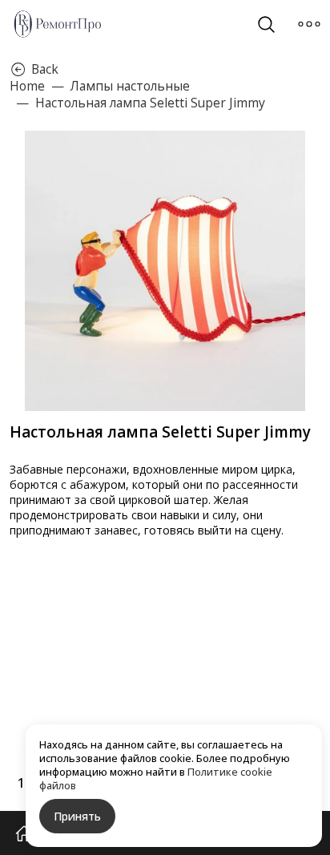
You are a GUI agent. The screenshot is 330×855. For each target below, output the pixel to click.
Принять (77, 816)
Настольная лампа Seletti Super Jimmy (150, 103)
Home (27, 86)
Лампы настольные (130, 86)
